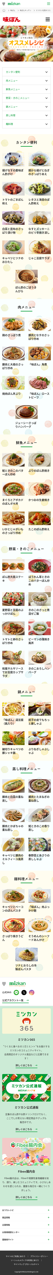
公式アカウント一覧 (12, 1000)
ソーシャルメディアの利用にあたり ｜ (27, 1260)
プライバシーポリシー (39, 1256)
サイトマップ (19, 1264)
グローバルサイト (32, 1264)
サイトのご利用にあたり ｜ (18, 1256)
